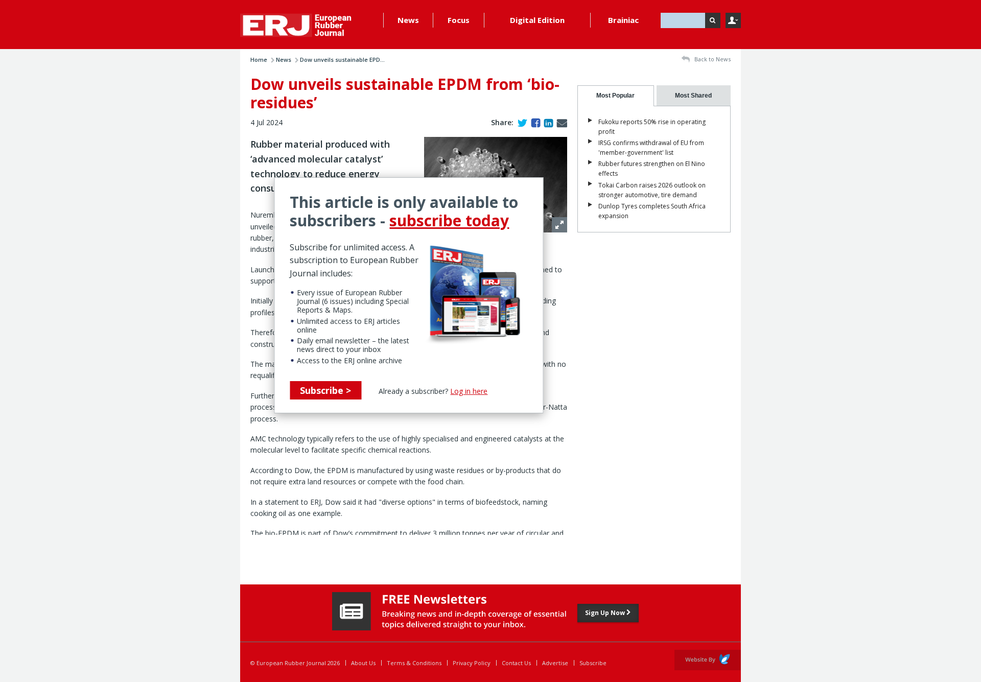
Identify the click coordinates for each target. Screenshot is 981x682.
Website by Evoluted (707, 660)
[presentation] (615, 95)
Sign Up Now (605, 612)
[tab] (615, 95)
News (408, 20)
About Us (363, 663)
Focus (459, 20)
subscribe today (449, 220)
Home (258, 59)
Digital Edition (537, 20)
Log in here (468, 391)
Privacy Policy (472, 663)
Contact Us (516, 663)
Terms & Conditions (414, 663)
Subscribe (592, 663)
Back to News (712, 59)
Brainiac (623, 20)
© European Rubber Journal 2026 (295, 663)
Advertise (555, 663)
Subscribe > (325, 390)
